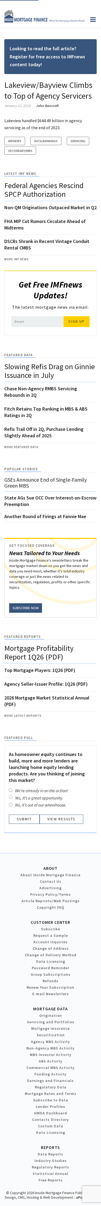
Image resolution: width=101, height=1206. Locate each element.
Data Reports (50, 1154)
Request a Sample (50, 935)
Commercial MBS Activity (50, 1067)
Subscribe (50, 929)
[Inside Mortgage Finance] (44, 21)
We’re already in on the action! (41, 790)
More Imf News (16, 259)
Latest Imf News (20, 173)
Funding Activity (50, 1074)
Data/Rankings (46, 141)
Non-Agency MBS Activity (50, 1048)
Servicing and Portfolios (50, 1022)
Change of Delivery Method (50, 954)
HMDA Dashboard (50, 1113)
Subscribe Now (25, 607)
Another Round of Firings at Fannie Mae (45, 516)
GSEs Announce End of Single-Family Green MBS (45, 482)
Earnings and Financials (50, 1080)
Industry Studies (50, 1160)
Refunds (50, 980)
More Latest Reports (22, 716)
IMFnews (14, 141)
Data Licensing (50, 961)
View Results (61, 819)
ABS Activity (50, 1061)
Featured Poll (18, 737)
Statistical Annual (50, 1173)
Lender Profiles (50, 1106)
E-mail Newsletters (50, 993)
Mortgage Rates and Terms (50, 1093)
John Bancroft (47, 105)
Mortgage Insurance (50, 1028)
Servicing (78, 141)
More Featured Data (21, 447)
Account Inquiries (50, 942)
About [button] (50, 868)
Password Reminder (50, 967)
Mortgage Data (50, 1008)
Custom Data (50, 1126)
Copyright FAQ (50, 907)
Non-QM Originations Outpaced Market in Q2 (50, 207)
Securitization (51, 1034)
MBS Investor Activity (50, 1054)
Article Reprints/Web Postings (51, 900)
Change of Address (51, 948)
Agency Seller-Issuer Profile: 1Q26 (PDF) (46, 684)
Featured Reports (22, 636)
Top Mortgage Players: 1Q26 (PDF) (39, 670)
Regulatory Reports (50, 1167)
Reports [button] (50, 1147)
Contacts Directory (50, 1119)
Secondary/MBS (20, 151)
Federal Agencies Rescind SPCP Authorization (43, 190)
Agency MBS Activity (50, 1041)
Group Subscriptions (51, 974)
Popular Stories (21, 469)
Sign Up (76, 321)
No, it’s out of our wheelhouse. (41, 805)
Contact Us (50, 881)
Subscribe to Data (50, 1100)
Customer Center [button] (50, 922)
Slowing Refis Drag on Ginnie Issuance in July (49, 371)
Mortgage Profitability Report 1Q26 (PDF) (39, 652)
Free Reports (51, 1180)
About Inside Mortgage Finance (50, 874)
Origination (50, 1015)
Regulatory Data (51, 1087)
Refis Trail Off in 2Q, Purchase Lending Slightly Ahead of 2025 (43, 432)
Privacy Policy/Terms (50, 894)
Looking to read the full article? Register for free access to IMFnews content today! (47, 56)
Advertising (50, 887)
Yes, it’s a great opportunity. (39, 798)
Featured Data (18, 355)
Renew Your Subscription (50, 987)
